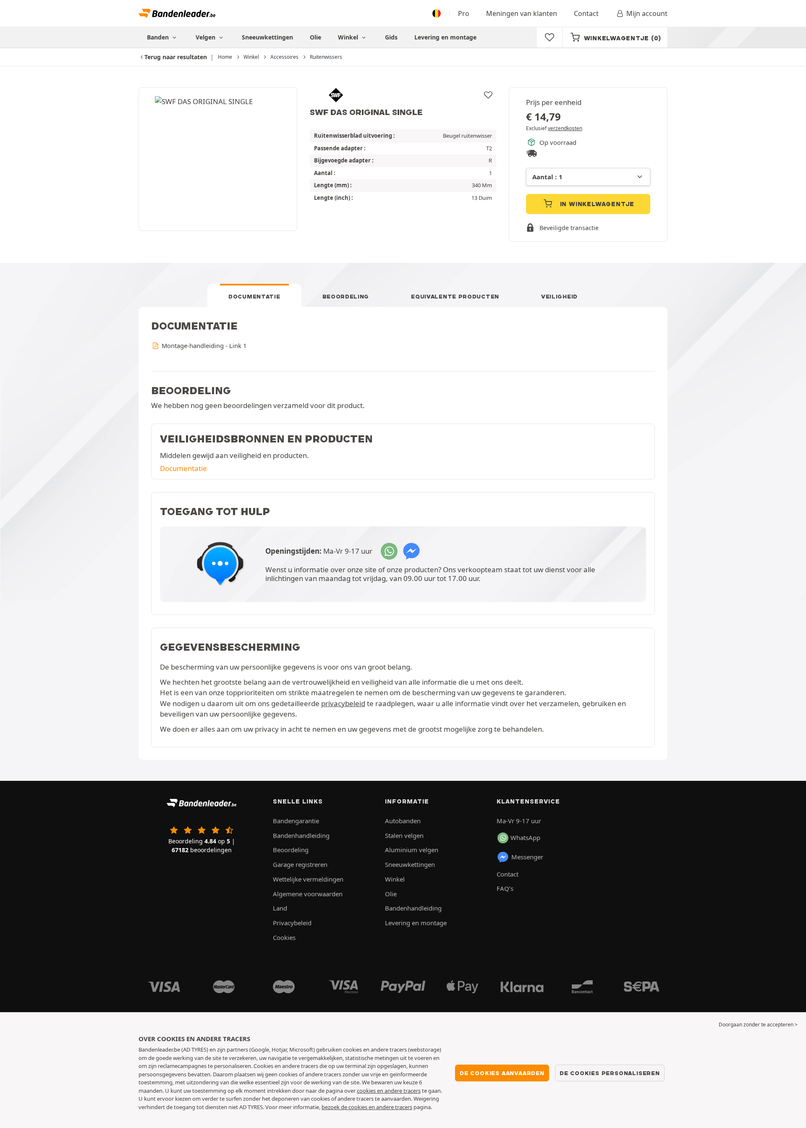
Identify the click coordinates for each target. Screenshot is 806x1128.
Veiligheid (559, 296)
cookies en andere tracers (389, 1090)
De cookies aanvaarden (502, 1073)
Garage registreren (300, 864)
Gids (391, 37)
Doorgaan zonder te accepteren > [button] (758, 1024)
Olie (315, 37)
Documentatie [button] (183, 468)
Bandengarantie (296, 821)
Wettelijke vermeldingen (308, 879)
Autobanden (403, 821)
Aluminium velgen (411, 849)
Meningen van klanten (521, 13)
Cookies (284, 937)
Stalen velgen (404, 835)
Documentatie (254, 296)
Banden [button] (158, 37)
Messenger (527, 857)
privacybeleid (343, 703)
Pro (463, 13)
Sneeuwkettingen (267, 37)
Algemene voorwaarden (308, 894)
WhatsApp (525, 837)
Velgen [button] (206, 37)
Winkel (349, 37)
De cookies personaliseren (610, 1073)
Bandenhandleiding (301, 835)
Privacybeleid (292, 923)
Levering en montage (445, 37)
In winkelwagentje (596, 204)
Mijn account (646, 13)
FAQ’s (505, 888)
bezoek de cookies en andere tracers (367, 1107)
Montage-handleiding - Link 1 (203, 345)
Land (280, 908)
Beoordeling (345, 296)
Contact (586, 13)
